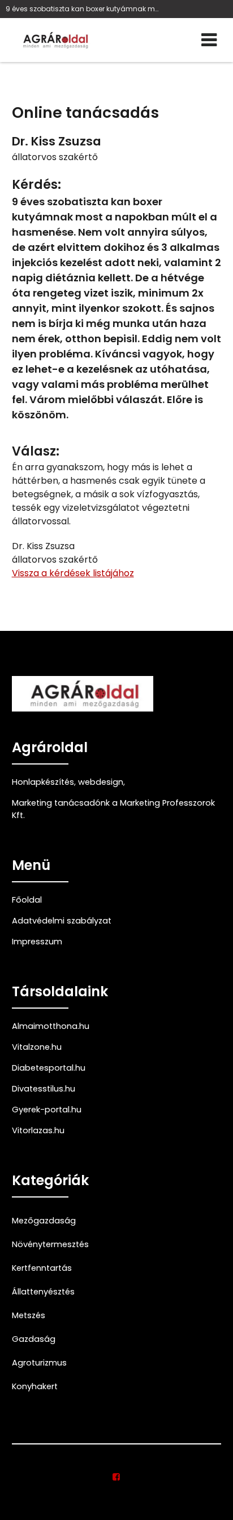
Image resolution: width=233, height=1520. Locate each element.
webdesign (100, 782)
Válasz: (35, 451)
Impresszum (37, 941)
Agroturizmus (39, 1362)
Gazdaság (33, 1339)
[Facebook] (117, 1477)
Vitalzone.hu (37, 1047)
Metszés (28, 1315)
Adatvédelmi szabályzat (61, 920)
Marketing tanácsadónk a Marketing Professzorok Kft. (113, 809)
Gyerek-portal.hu (46, 1109)
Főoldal (27, 899)
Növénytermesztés (50, 1244)
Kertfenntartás (42, 1268)
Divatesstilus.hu (43, 1088)
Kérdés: (36, 184)
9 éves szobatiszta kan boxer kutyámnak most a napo (83, 9)
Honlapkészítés (43, 782)
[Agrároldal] (54, 40)
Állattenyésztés (43, 1291)
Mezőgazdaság (44, 1220)
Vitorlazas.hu (38, 1130)
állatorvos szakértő (55, 157)
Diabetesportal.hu (48, 1067)
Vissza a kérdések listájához (73, 573)
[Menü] (209, 40)
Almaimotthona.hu (50, 1026)
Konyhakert (35, 1386)
